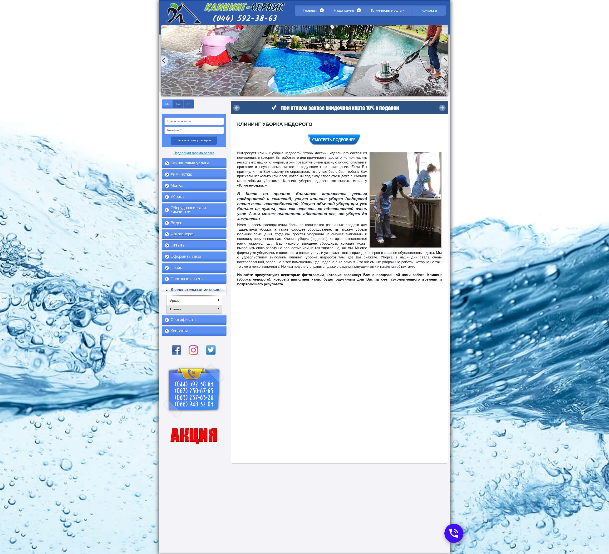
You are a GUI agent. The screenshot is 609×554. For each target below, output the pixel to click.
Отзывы (178, 245)
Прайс (176, 267)
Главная (310, 10)
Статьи (175, 309)
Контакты (429, 10)
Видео (176, 223)
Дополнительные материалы (197, 290)
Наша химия (344, 10)
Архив (174, 300)
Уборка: (178, 196)
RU (167, 104)
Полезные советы (187, 279)
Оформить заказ (186, 256)
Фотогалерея (182, 234)
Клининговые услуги (387, 10)
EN (189, 104)
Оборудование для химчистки (188, 210)
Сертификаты (183, 319)
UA (178, 104)
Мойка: (177, 185)
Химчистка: (181, 174)
